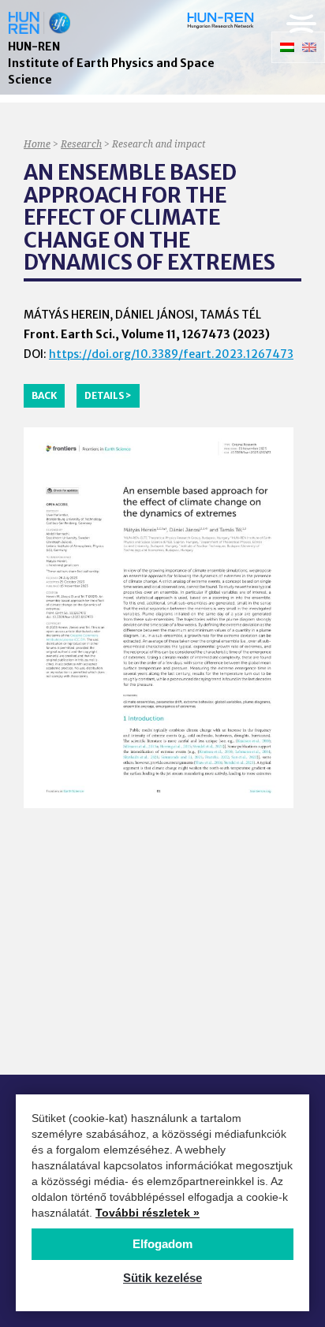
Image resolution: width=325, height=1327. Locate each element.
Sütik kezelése (162, 1277)
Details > (108, 395)
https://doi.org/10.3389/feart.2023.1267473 (171, 354)
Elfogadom (162, 1244)
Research (81, 144)
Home (37, 144)
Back (44, 395)
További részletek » (147, 1212)
